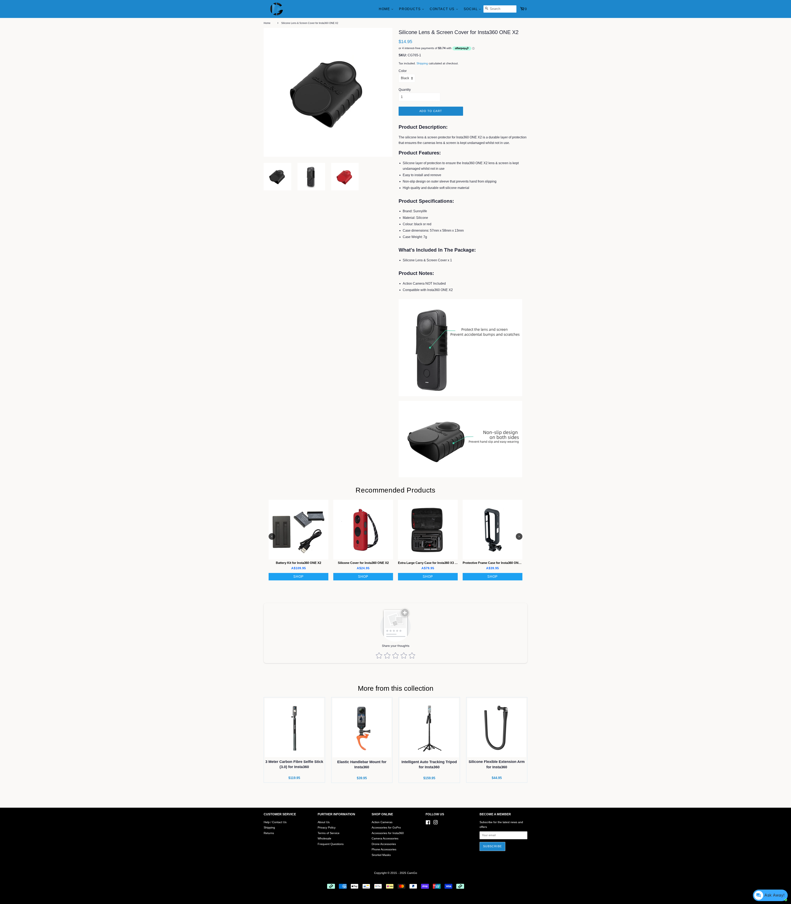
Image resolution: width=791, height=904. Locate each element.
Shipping (422, 63)
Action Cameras (382, 822)
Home (385, 9)
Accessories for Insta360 (388, 833)
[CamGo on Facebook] (428, 823)
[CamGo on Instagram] (435, 823)
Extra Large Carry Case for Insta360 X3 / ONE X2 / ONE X (439, 563)
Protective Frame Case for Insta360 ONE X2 (494, 563)
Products (410, 9)
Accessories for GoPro (386, 827)
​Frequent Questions (331, 844)
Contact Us (443, 9)
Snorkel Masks (381, 855)
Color (403, 71)
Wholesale (324, 838)
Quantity (405, 89)
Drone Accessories (384, 844)
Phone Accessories (384, 849)
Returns (269, 833)
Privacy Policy (327, 827)
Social (471, 9)
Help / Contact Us (275, 822)
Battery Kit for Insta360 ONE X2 (298, 563)
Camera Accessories (385, 838)
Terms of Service (328, 833)
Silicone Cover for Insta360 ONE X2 (363, 563)
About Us (324, 822)
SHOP (298, 576)
